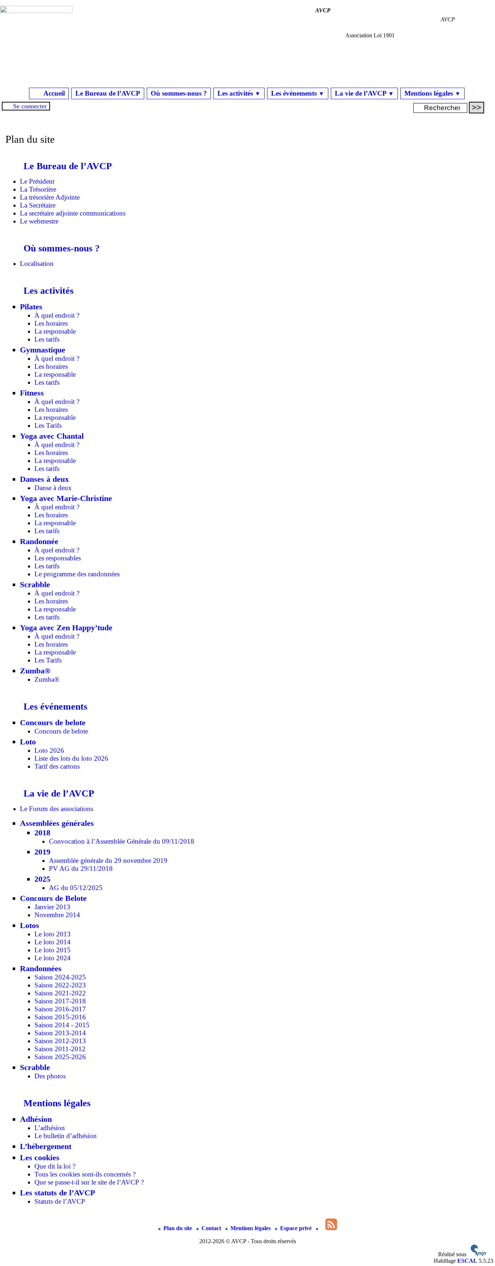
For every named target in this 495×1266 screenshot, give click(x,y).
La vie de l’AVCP (364, 93)
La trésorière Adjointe (50, 197)
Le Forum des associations (56, 808)
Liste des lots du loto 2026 (71, 758)
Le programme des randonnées (77, 574)
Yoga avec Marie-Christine (66, 498)
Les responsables (57, 558)
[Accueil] (36, 11)
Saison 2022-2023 (60, 985)
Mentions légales (432, 93)
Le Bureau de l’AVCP (107, 93)
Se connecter (30, 106)
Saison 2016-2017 (60, 1009)
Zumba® (35, 670)
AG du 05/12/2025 (76, 887)
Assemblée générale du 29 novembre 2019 (108, 860)
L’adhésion (49, 1128)
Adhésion (36, 1119)
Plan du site (178, 1228)
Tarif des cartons (57, 766)
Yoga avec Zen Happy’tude (66, 627)
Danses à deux (44, 479)
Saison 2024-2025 (60, 977)
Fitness (32, 392)
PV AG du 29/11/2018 (81, 868)
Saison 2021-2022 (60, 993)
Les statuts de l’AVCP (57, 1192)
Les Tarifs (48, 425)
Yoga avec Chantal (52, 435)
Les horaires (51, 323)
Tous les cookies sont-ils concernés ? (85, 1174)
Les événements (297, 93)
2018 (42, 832)
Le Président (37, 181)
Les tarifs (46, 339)
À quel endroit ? (56, 315)
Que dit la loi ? (54, 1166)
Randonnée (39, 541)
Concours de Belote (53, 898)
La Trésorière (38, 189)
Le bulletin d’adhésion (65, 1136)
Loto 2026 (49, 750)
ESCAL (467, 1261)
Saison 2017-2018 (60, 1001)
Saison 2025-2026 (60, 1057)
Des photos (50, 1076)
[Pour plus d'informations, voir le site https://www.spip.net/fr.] (478, 1254)
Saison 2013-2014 (60, 1033)
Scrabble (35, 584)
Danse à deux (53, 488)
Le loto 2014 (52, 942)
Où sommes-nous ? (179, 93)
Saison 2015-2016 (60, 1017)
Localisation (37, 263)
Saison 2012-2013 (60, 1041)
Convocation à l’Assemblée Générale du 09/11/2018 (121, 841)
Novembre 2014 (57, 915)
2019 (42, 851)
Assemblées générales (57, 823)
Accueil (53, 93)
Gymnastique (42, 349)
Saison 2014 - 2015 (62, 1025)
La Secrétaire (37, 205)
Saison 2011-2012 (60, 1049)
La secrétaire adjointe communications (72, 213)
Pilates (31, 306)
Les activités (239, 93)
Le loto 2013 (52, 934)
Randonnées (41, 968)
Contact (211, 1228)
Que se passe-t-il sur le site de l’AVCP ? (89, 1182)
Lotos (29, 925)
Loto (28, 741)
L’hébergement (45, 1146)
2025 (42, 878)
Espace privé (296, 1228)
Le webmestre (39, 221)
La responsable (55, 331)
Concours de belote (53, 722)
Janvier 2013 (52, 907)
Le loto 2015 (52, 950)
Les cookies (39, 1157)
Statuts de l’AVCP (59, 1201)
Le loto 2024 (52, 958)
